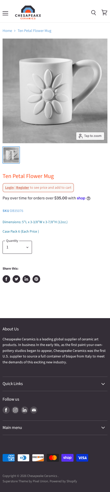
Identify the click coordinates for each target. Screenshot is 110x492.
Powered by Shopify (63, 481)
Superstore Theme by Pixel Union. (26, 481)
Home (7, 31)
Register (22, 187)
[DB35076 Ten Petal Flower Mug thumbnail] (11, 155)
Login (9, 187)
